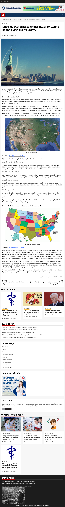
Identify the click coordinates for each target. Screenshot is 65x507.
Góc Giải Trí (5, 352)
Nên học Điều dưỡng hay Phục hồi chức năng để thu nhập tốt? (18, 332)
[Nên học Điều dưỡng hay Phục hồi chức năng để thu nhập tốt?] (54, 424)
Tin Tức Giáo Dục (6, 362)
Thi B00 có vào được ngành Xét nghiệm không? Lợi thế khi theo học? (20, 329)
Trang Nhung (13, 35)
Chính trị (4, 349)
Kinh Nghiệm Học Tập (7, 354)
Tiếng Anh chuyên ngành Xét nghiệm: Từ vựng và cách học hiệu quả (19, 327)
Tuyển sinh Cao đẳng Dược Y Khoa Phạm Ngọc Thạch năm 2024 (19, 337)
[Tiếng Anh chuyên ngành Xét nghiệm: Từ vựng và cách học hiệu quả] (11, 424)
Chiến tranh (5, 347)
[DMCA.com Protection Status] (7, 409)
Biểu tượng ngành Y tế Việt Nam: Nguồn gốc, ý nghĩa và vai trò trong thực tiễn (9, 313)
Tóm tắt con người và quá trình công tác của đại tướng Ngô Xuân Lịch (49, 282)
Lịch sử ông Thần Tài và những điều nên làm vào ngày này (31, 312)
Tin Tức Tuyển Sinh (7, 367)
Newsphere (37, 505)
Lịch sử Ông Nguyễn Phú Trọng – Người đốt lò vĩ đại (53, 311)
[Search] (63, 15)
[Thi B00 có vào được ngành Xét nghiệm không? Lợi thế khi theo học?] (32, 424)
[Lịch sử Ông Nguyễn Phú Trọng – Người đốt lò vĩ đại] (54, 299)
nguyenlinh (56, 441)
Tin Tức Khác (5, 23)
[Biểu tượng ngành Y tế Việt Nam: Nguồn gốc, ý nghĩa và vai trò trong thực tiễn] (11, 299)
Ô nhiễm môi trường (7, 359)
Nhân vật (4, 357)
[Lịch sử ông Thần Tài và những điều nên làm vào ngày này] (32, 299)
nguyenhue (13, 318)
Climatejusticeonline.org (8, 404)
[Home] (3, 15)
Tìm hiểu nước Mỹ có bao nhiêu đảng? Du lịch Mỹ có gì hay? (16, 282)
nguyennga (34, 316)
